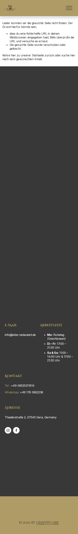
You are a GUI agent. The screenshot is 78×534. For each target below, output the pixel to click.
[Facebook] (16, 430)
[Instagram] (8, 430)
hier (13, 55)
